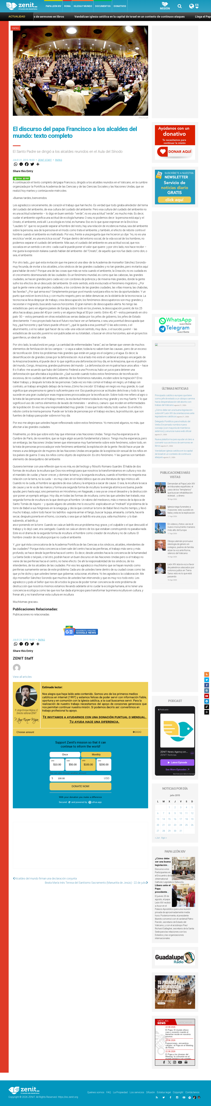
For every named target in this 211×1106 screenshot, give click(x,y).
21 (163, 825)
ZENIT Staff (45, 160)
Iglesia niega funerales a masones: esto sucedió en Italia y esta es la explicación (181, 510)
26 (192, 825)
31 (180, 831)
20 (158, 825)
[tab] (165, 1022)
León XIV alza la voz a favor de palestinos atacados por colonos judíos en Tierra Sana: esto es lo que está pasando (181, 570)
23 (175, 825)
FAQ (108, 1092)
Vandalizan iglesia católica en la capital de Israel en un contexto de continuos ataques (71, 16)
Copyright (178, 1092)
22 (169, 825)
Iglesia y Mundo (83, 6)
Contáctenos (192, 1092)
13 (158, 819)
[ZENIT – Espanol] (25, 6)
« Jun (157, 838)
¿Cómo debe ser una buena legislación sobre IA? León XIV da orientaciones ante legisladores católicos (174, 413)
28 (163, 831)
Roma (67, 6)
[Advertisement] (80, 848)
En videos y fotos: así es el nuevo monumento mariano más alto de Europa (181, 527)
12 (192, 813)
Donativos (120, 6)
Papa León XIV (53, 6)
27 (158, 831)
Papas (15, 28)
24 (180, 825)
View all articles (22, 676)
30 (175, 831)
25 (186, 825)
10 (180, 813)
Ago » (164, 838)
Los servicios (137, 1092)
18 (186, 819)
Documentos (103, 6)
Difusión (150, 1092)
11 (186, 813)
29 (169, 831)
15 (169, 819)
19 (192, 819)
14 (163, 819)
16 (175, 819)
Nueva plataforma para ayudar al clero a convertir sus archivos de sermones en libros (174, 442)
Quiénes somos (95, 1092)
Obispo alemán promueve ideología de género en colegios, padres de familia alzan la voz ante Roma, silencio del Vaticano (181, 547)
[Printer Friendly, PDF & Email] (21, 178)
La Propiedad (120, 1092)
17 (180, 819)
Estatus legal (164, 1092)
